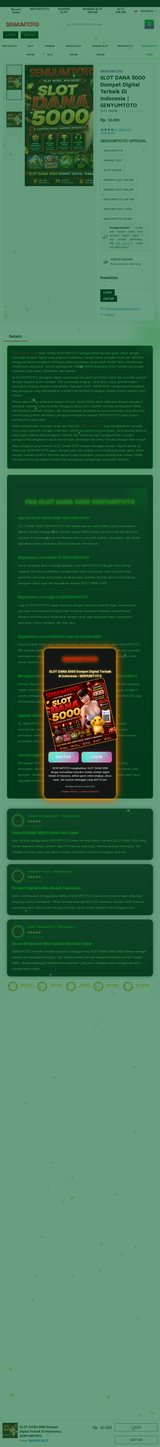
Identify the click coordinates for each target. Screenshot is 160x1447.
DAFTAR (63, 756)
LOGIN (96, 756)
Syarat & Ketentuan (90, 791)
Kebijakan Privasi (69, 791)
